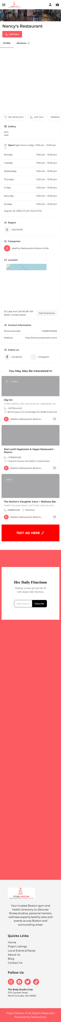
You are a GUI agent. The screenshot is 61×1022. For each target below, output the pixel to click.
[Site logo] (15, 5)
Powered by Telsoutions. (30, 1017)
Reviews (23, 43)
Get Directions (47, 313)
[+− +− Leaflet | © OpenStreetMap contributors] (30, 285)
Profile (6, 43)
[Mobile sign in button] (50, 4)
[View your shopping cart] (57, 4)
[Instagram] (11, 982)
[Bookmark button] (54, 419)
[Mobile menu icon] (4, 5)
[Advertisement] (30, 79)
